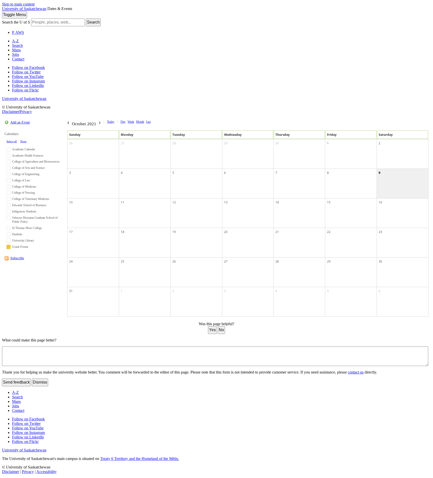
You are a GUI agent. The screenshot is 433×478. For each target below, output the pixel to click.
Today (110, 121)
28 (174, 143)
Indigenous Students (24, 211)
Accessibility (46, 471)
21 (277, 232)
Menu (14, 15)
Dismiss (40, 382)
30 (277, 143)
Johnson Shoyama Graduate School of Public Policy (35, 220)
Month (140, 121)
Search (93, 22)
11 (122, 202)
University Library (23, 240)
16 (380, 202)
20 (226, 232)
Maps (16, 50)
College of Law (21, 180)
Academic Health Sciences (27, 155)
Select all (12, 141)
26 (71, 143)
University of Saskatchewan (24, 9)
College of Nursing (23, 192)
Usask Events (20, 247)
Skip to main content (18, 4)
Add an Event (20, 122)
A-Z (15, 41)
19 (174, 232)
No (221, 330)
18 (122, 232)
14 (277, 202)
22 (329, 232)
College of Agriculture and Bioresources (36, 161)
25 (122, 261)
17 (71, 232)
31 (71, 291)
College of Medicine (24, 186)
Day (123, 121)
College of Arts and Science (28, 168)
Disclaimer (10, 111)
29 (226, 143)
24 (71, 261)
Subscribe (17, 258)
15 (329, 202)
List (148, 121)
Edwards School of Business (29, 205)
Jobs (15, 54)
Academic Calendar (23, 149)
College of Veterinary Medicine (30, 199)
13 (226, 202)
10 (71, 202)
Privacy (26, 111)
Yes (212, 330)
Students (17, 234)
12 (174, 202)
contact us (356, 372)
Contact (18, 59)
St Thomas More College (27, 228)
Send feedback (16, 382)
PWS (18, 32)
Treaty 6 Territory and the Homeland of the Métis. (139, 458)
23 (380, 232)
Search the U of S (16, 22)
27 (122, 143)
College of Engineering (25, 174)
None (23, 141)
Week (131, 121)
